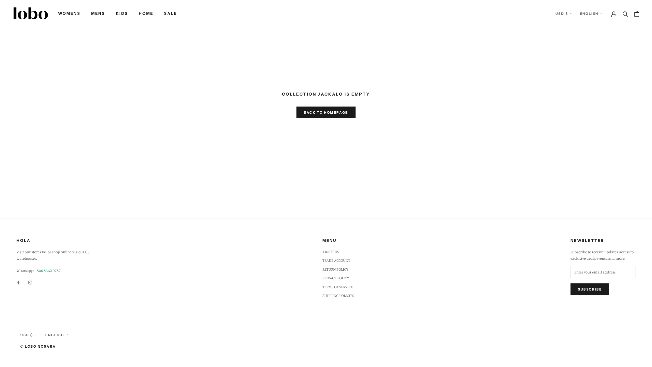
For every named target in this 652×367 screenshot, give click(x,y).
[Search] (625, 13)
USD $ (561, 13)
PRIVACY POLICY (335, 278)
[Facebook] (18, 282)
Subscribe (590, 289)
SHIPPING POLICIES (338, 295)
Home (146, 13)
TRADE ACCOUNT (336, 260)
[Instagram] (30, 282)
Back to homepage (326, 112)
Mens (98, 13)
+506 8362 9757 (48, 270)
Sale (170, 13)
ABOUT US (330, 251)
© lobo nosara (38, 346)
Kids (122, 13)
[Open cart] (636, 14)
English (589, 13)
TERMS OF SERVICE (337, 286)
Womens (69, 13)
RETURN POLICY (335, 269)
